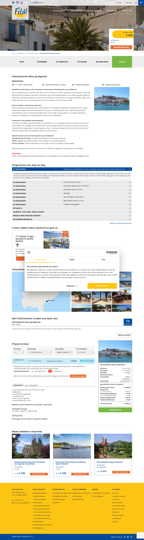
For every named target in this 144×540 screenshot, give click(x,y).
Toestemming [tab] (40, 259)
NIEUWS (95, 489)
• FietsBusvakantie (38, 496)
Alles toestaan (102, 286)
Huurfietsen (56, 503)
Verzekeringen (77, 496)
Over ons (115, 493)
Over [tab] (103, 259)
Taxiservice (116, 499)
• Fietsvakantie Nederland (41, 506)
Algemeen (116, 489)
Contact (119, 3)
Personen (17, 349)
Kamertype (31, 349)
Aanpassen (70, 286)
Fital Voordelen (117, 503)
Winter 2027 (127, 11)
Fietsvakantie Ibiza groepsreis (50, 53)
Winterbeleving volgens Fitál (61, 493)
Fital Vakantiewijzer (58, 499)
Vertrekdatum (81, 349)
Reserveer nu (121, 47)
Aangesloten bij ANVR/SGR (81, 493)
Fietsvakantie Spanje (32, 53)
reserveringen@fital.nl (22, 503)
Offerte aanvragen (78, 376)
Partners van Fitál (118, 509)
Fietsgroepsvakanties (39, 493)
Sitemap (115, 522)
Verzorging (59, 349)
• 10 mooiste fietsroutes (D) (42, 512)
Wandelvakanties (94, 11)
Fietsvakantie (21, 53)
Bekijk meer (124, 335)
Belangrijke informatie (59, 496)
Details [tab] (72, 259)
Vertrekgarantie (37, 528)
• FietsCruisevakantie (39, 499)
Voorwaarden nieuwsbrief (101, 493)
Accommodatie (62, 62)
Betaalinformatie (78, 499)
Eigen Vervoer (76, 11)
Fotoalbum (82, 62)
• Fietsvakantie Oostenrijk (41, 515)
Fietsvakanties (59, 11)
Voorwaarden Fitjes (118, 506)
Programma (42, 62)
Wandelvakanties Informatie (42, 525)
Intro (22, 62)
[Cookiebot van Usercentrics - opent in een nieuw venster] (108, 252)
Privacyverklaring (118, 515)
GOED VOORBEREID (79, 489)
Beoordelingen (102, 62)
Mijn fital (129, 3)
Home (14, 53)
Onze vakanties (38, 489)
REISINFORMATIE (58, 489)
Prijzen (122, 62)
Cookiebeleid (116, 518)
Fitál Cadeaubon (97, 496)
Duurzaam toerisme (119, 496)
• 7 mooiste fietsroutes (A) (41, 518)
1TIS (31, 536)
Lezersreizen (112, 11)
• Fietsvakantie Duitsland (40, 509)
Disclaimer (115, 512)
